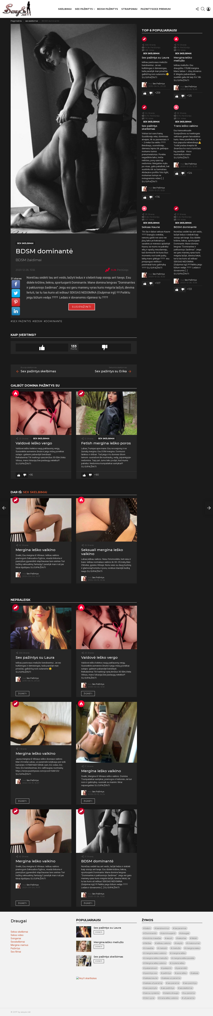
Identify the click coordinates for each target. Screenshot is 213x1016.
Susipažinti (81, 306)
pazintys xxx (151, 973)
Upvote (42, 348)
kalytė (179, 943)
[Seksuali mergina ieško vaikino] (106, 520)
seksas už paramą (153, 983)
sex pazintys (191, 983)
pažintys (167, 973)
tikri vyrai (149, 998)
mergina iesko (193, 948)
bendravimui (162, 928)
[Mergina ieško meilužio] (83, 946)
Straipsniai (129, 8)
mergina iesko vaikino (155, 953)
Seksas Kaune (151, 227)
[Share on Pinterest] (16, 302)
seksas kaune (151, 978)
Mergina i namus (19, 945)
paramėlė (182, 968)
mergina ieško (179, 953)
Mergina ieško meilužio (183, 59)
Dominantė (53, 321)
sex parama (173, 983)
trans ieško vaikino (169, 998)
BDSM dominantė (97, 861)
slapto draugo (171, 993)
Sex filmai (16, 951)
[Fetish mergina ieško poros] (106, 413)
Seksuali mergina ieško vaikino (102, 552)
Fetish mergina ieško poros (106, 443)
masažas (149, 948)
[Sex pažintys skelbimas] (4, 508)
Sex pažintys (84, 8)
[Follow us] (197, 9)
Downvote (105, 348)
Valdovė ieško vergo (34, 443)
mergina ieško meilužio (156, 958)
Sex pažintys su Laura (35, 657)
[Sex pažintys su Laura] (40, 627)
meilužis (176, 948)
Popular (176, 107)
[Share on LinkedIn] (16, 311)
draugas (185, 933)
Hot (15, 393)
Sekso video (17, 935)
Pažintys (15, 948)
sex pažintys (21, 321)
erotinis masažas (153, 938)
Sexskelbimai (18, 941)
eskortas (182, 938)
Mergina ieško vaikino (35, 550)
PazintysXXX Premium (156, 8)
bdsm (38, 321)
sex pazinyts (151, 988)
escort (169, 938)
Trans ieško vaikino (186, 125)
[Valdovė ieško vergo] (40, 413)
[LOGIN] (209, 9)
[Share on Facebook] (16, 284)
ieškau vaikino (164, 943)
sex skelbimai (41, 438)
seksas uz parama (171, 978)
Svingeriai (16, 938)
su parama (189, 993)
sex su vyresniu (152, 993)
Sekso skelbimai (19, 931)
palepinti (167, 968)
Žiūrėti (22, 693)
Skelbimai (65, 8)
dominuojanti (168, 933)
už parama (189, 998)
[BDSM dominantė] (106, 831)
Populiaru (81, 393)
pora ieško (182, 973)
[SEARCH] (203, 9)
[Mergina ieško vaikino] (40, 520)
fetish (194, 938)
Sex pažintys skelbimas (149, 127)
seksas (195, 973)
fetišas (148, 943)
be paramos (180, 928)
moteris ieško (178, 963)
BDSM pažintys (107, 8)
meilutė (163, 948)
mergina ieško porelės (183, 958)
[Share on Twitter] (16, 293)
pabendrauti (151, 968)
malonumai (194, 943)
